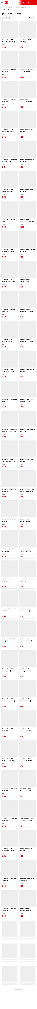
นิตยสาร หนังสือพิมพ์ (20, 7)
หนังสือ (10, 7)
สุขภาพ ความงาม (6, 9)
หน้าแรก (3, 7)
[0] (29, 2)
